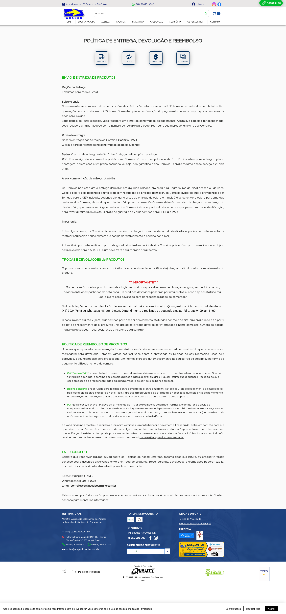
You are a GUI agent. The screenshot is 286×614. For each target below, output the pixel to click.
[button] (87, 22)
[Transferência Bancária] (139, 519)
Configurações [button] (233, 608)
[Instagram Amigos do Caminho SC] (214, 4)
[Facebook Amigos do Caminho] (219, 4)
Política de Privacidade (140, 608)
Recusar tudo (253, 608)
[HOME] (72, 572)
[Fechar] (282, 608)
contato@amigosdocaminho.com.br (180, 306)
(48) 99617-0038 (86, 480)
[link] (216, 13)
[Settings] (64, 571)
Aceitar (271, 608)
